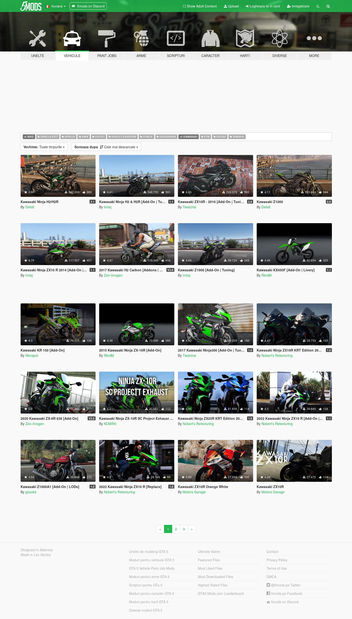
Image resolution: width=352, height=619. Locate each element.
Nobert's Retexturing (277, 355)
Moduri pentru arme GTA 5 (149, 576)
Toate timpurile (43, 146)
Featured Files (209, 559)
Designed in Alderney (37, 549)
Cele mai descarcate (105, 146)
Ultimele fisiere (209, 551)
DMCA (271, 576)
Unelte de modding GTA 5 (148, 551)
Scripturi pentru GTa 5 (145, 585)
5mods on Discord (284, 601)
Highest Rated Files (212, 585)
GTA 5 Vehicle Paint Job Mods (152, 568)
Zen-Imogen (113, 275)
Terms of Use (277, 568)
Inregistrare (300, 6)
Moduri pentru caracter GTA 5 (151, 593)
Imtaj (107, 206)
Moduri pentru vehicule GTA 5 (151, 559)
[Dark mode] (318, 6)
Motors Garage (194, 491)
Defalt (29, 206)
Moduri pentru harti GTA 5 (148, 601)
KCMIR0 (110, 423)
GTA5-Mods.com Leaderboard (221, 593)
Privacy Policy (277, 559)
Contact (272, 551)
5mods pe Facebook (286, 593)
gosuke (30, 491)
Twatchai (189, 206)
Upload (233, 6)
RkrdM (266, 275)
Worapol (31, 355)
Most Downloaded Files (215, 576)
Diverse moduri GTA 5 (145, 610)
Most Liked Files (210, 568)
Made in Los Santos (36, 554)
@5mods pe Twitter (285, 585)
